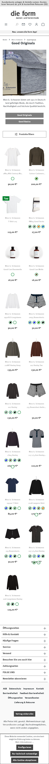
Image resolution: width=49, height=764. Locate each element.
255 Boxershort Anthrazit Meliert (36, 407)
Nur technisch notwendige (24, 754)
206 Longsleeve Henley (12, 599)
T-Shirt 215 (12, 221)
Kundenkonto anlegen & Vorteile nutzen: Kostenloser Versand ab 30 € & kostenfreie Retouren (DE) (24, 3)
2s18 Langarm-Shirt (36, 503)
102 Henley (12, 407)
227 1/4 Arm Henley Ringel (36, 455)
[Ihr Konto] (36, 24)
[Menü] (6, 24)
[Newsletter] (23, 24)
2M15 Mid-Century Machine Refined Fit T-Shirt (12, 173)
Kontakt (40, 688)
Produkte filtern (26, 134)
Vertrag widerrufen (24, 714)
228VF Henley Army (13, 365)
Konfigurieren (24, 747)
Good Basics (24, 121)
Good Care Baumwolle (13, 269)
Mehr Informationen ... (24, 742)
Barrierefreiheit (10, 693)
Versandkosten (32, 698)
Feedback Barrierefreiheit (32, 693)
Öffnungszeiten (15, 698)
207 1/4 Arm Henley (36, 551)
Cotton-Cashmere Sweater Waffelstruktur (36, 173)
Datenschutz (15, 688)
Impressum (28, 688)
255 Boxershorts (12, 551)
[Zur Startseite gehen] (24, 15)
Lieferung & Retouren (24, 702)
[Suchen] (17, 24)
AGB (5, 688)
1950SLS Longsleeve (12, 317)
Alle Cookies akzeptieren (24, 760)
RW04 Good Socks (36, 221)
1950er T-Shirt (12, 503)
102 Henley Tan (36, 365)
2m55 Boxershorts (36, 317)
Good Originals (24, 115)
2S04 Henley (12, 455)
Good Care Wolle (36, 269)
